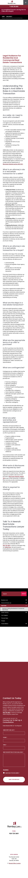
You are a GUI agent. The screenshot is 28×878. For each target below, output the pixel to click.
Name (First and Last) (9, 730)
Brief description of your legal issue (13, 752)
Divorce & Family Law (6, 603)
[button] (26, 2)
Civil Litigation (4, 615)
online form (8, 547)
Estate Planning (4, 612)
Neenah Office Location (15, 863)
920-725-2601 (14, 6)
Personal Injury (4, 618)
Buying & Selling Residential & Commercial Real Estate (13, 609)
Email (5, 744)
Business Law (4, 600)
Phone (5, 737)
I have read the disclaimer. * (12, 773)
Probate (3, 620)
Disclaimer (6, 769)
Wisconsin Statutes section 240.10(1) (13, 164)
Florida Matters (4, 623)
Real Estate (3, 605)
